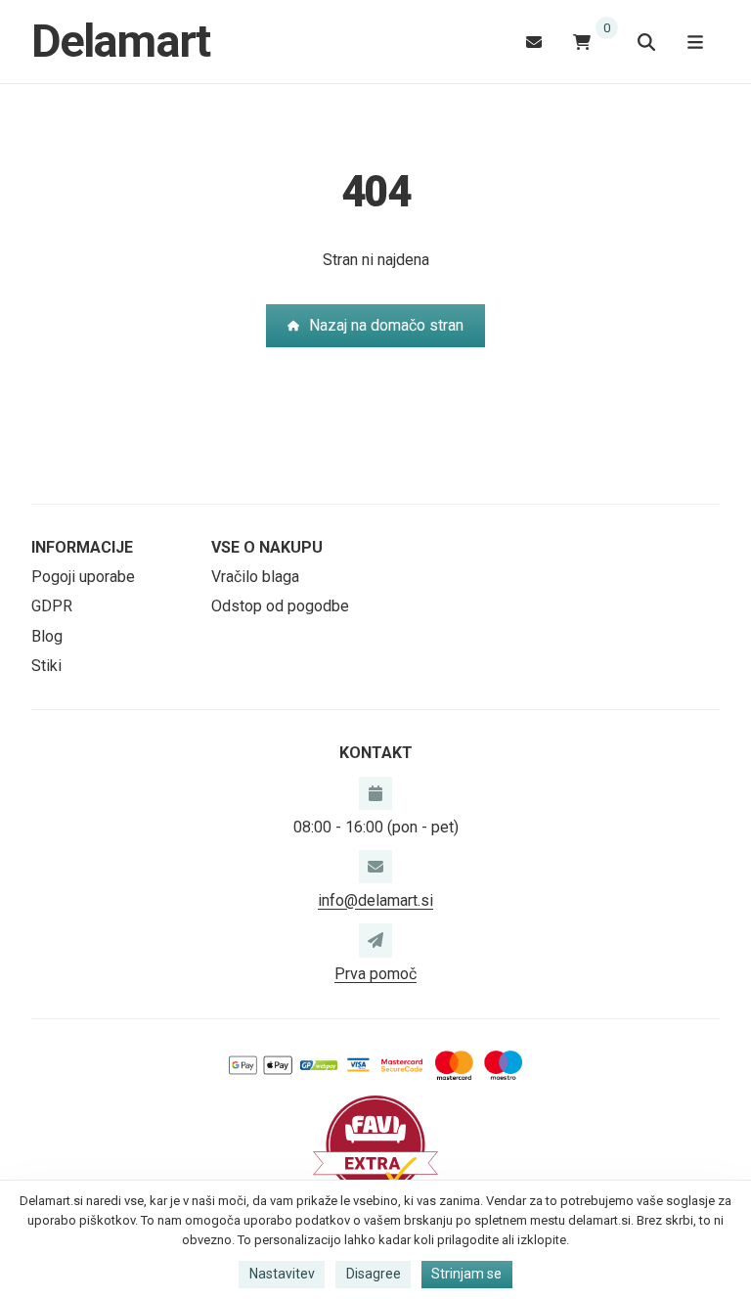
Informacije (82, 547)
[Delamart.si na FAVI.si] (375, 1144)
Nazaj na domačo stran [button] (386, 325)
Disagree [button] (373, 1273)
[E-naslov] (533, 41)
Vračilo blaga (255, 576)
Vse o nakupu (267, 547)
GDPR (51, 606)
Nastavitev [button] (282, 1273)
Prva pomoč (375, 973)
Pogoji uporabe (83, 576)
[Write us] (375, 940)
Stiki (46, 665)
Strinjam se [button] (466, 1273)
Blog (47, 636)
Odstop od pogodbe (280, 606)
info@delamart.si (375, 900)
